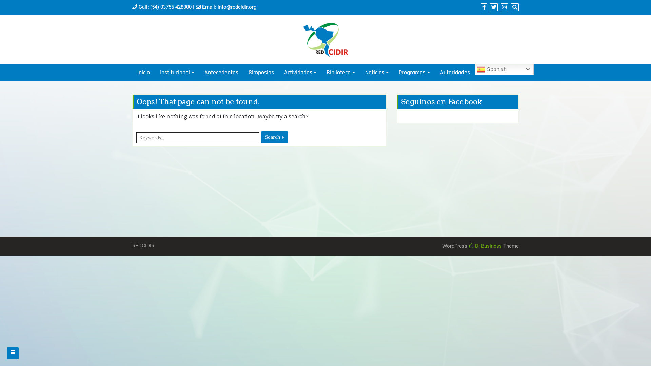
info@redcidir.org (237, 7)
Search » (274, 137)
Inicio (143, 72)
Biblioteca (339, 72)
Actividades (298, 72)
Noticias (374, 72)
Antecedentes (221, 72)
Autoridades (455, 72)
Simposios (261, 72)
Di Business (488, 246)
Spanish (496, 69)
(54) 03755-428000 (171, 7)
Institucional (175, 72)
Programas (412, 72)
